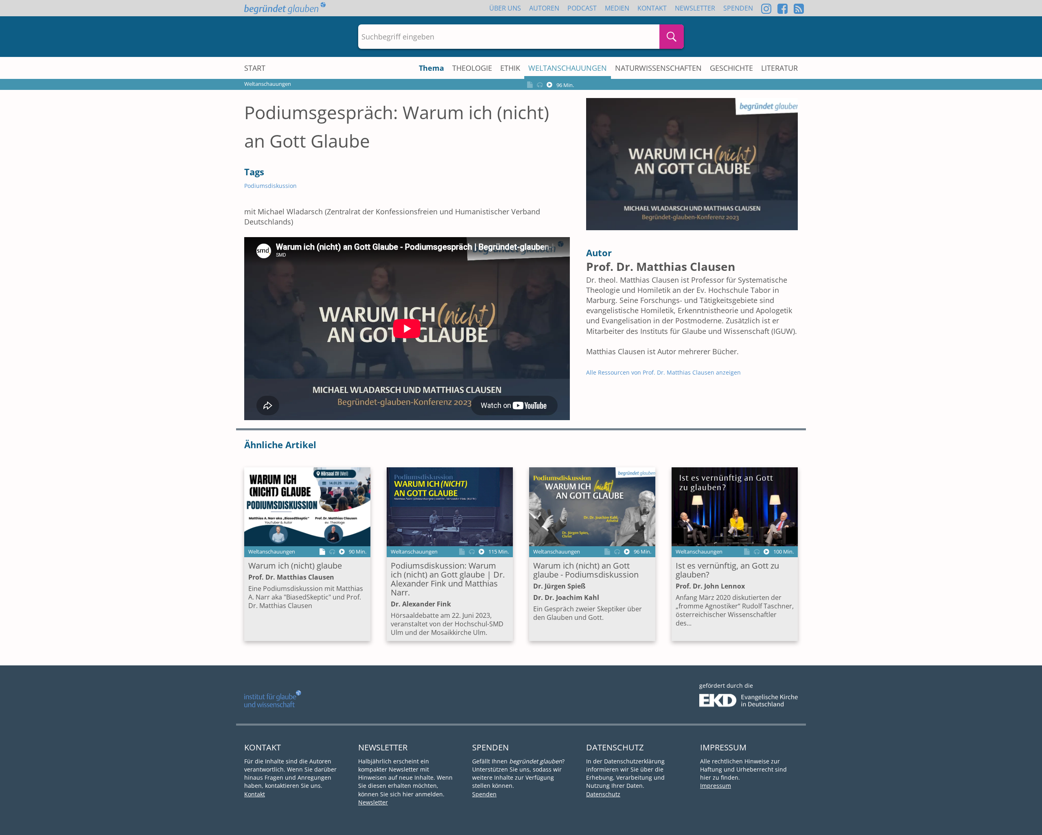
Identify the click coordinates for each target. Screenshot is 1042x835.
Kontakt (652, 8)
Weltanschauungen (567, 68)
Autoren (544, 8)
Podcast (582, 8)
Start (254, 68)
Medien (617, 8)
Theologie (472, 68)
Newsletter (695, 8)
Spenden (738, 8)
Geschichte (731, 68)
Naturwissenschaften (658, 68)
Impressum (715, 785)
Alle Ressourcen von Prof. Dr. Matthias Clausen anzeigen (663, 372)
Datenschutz (603, 794)
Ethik (510, 68)
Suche (671, 36)
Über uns (505, 8)
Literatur (779, 68)
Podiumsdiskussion (270, 186)
